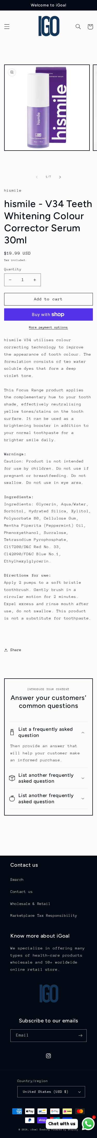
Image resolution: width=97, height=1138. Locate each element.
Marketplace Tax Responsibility (43, 915)
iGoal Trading (40, 1129)
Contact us (21, 892)
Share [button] (15, 650)
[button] (7, 27)
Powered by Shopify (64, 1129)
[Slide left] (36, 177)
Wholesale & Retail (30, 904)
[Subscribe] (80, 1035)
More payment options (48, 327)
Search (17, 879)
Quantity (12, 269)
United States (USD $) (46, 1092)
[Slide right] (60, 177)
